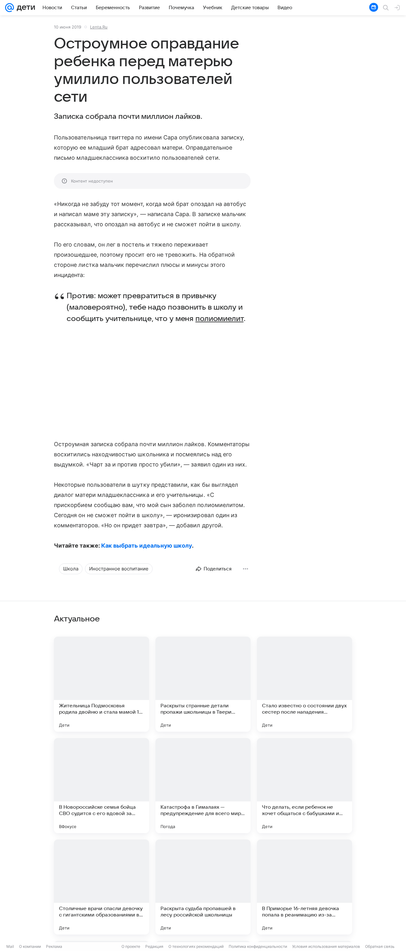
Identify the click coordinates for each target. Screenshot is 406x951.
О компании (30, 946)
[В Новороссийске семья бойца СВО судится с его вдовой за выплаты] (101, 785)
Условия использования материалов (326, 946)
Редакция (154, 946)
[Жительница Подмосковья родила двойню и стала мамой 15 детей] (101, 684)
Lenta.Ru (99, 26)
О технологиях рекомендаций (196, 946)
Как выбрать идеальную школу (146, 545)
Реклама (54, 946)
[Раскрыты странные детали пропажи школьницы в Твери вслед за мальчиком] (203, 684)
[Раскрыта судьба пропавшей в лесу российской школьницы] (203, 887)
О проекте (130, 946)
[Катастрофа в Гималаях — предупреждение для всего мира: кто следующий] (203, 785)
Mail (10, 946)
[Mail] (9, 7)
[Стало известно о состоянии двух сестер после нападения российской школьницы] (304, 684)
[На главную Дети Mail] (24, 7)
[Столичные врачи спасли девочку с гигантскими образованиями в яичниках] (101, 887)
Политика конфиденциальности (258, 946)
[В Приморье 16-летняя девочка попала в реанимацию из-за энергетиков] (304, 887)
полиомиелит (219, 319)
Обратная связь (380, 946)
